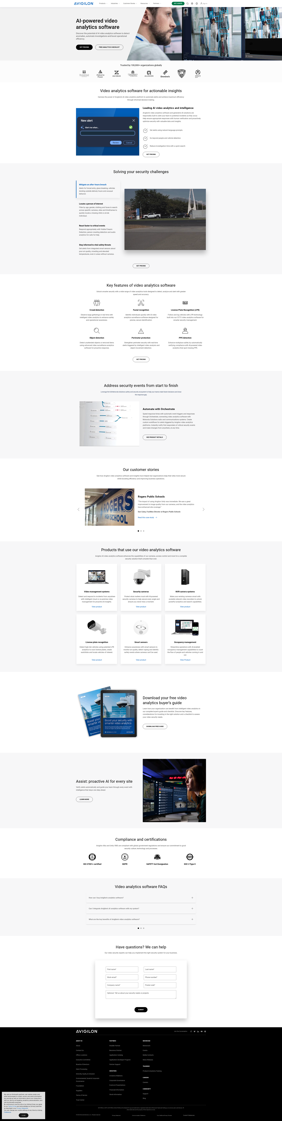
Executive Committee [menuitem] (83, 1060)
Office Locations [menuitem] (81, 1055)
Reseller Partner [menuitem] (114, 1046)
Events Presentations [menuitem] (117, 1085)
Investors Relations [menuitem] (115, 1076)
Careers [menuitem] (145, 1082)
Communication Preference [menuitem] (138, 1115)
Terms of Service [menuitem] (81, 1095)
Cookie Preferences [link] (189, 1115)
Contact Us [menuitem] (80, 1050)
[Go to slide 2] (141, 531)
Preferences (7, 1112)
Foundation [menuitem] (80, 1086)
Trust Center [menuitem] (80, 1100)
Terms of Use (12, 1106)
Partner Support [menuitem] (114, 1064)
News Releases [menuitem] (148, 1060)
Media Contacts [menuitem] (148, 1055)
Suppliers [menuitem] (79, 1090)
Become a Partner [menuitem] (115, 1050)
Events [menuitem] (145, 1050)
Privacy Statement (22, 1108)
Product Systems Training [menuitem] (152, 1071)
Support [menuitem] (145, 1094)
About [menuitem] (78, 1046)
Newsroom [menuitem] (146, 1046)
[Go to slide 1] (138, 531)
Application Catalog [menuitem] (116, 1055)
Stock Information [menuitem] (115, 1094)
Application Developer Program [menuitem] (120, 1060)
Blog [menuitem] (144, 1098)
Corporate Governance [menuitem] (117, 1080)
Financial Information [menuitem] (116, 1090)
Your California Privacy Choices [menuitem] (164, 1115)
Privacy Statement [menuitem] (116, 1115)
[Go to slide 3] (144, 531)
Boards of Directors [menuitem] (82, 1064)
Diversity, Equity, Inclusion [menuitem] (85, 1074)
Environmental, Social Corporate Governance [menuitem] (87, 1079)
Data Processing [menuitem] (81, 1069)
